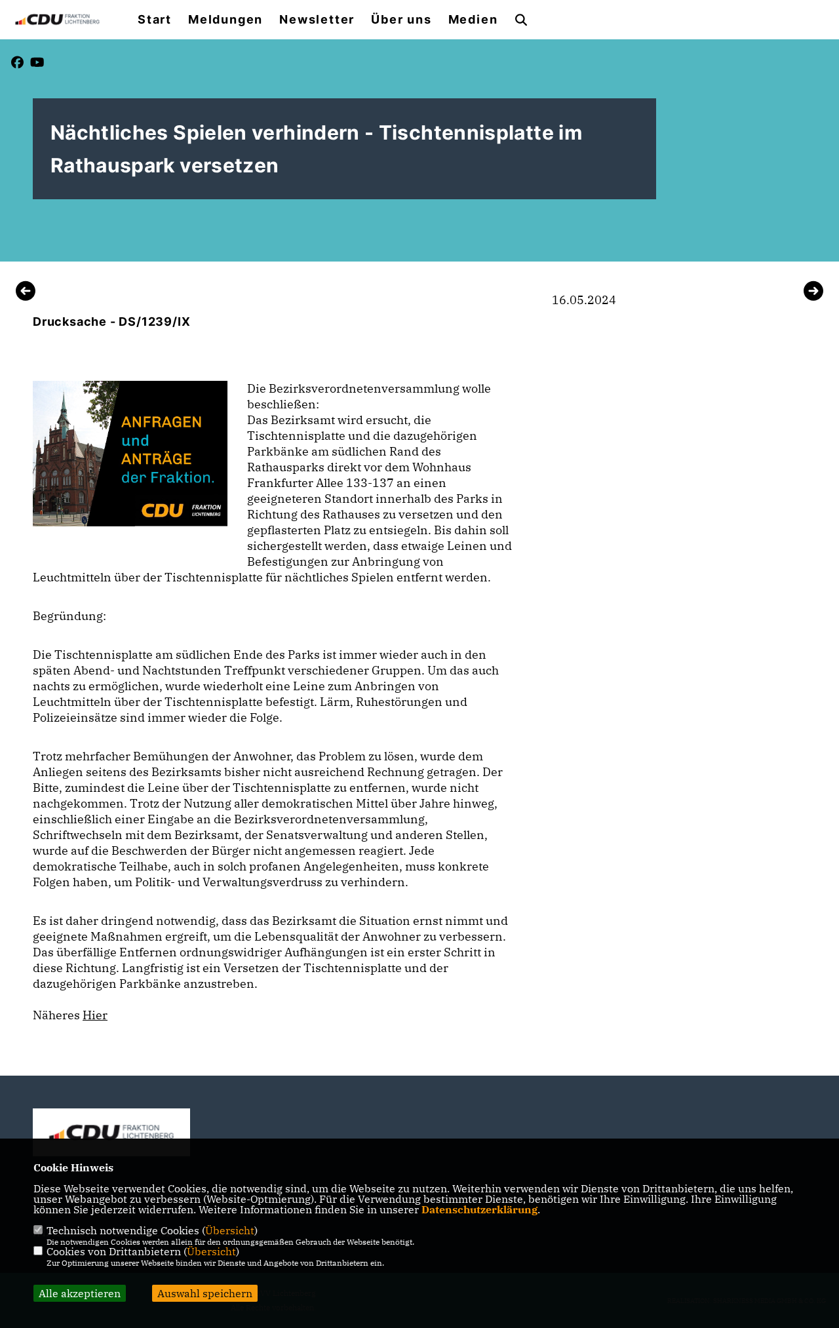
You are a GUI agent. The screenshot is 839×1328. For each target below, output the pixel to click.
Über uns (401, 20)
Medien (473, 20)
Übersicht (229, 1230)
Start (155, 20)
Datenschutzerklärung (479, 1209)
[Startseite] (111, 1132)
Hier (95, 1015)
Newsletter (317, 20)
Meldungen (225, 20)
